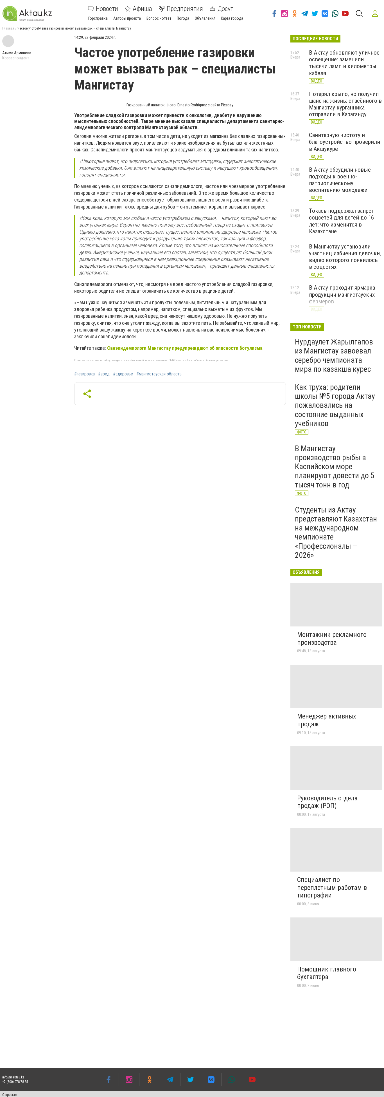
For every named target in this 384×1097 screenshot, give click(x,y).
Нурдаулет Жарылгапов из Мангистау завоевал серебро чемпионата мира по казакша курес (334, 355)
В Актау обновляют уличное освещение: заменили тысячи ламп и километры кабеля (344, 62)
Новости (107, 9)
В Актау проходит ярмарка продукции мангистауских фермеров (342, 294)
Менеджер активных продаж (326, 720)
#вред (104, 374)
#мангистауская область (159, 374)
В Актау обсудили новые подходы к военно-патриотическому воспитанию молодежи (340, 179)
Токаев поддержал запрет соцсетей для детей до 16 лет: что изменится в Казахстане (341, 220)
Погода (183, 18)
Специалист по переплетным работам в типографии (332, 887)
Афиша (142, 9)
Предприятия (185, 9)
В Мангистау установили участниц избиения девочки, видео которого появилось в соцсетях (345, 256)
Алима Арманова (16, 52)
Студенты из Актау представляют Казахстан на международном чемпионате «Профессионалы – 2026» (336, 532)
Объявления (205, 18)
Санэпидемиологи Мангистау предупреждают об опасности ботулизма (185, 348)
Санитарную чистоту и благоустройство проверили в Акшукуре (344, 142)
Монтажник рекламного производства (332, 638)
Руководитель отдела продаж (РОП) (327, 802)
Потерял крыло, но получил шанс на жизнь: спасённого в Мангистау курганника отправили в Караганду (345, 104)
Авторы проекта (127, 18)
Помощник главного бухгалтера (326, 973)
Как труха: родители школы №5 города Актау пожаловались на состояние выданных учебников (335, 405)
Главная (8, 28)
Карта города (232, 18)
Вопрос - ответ (158, 18)
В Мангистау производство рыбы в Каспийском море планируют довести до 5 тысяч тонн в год (334, 466)
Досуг (225, 9)
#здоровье (123, 374)
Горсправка (98, 18)
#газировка (84, 374)
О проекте (9, 1095)
